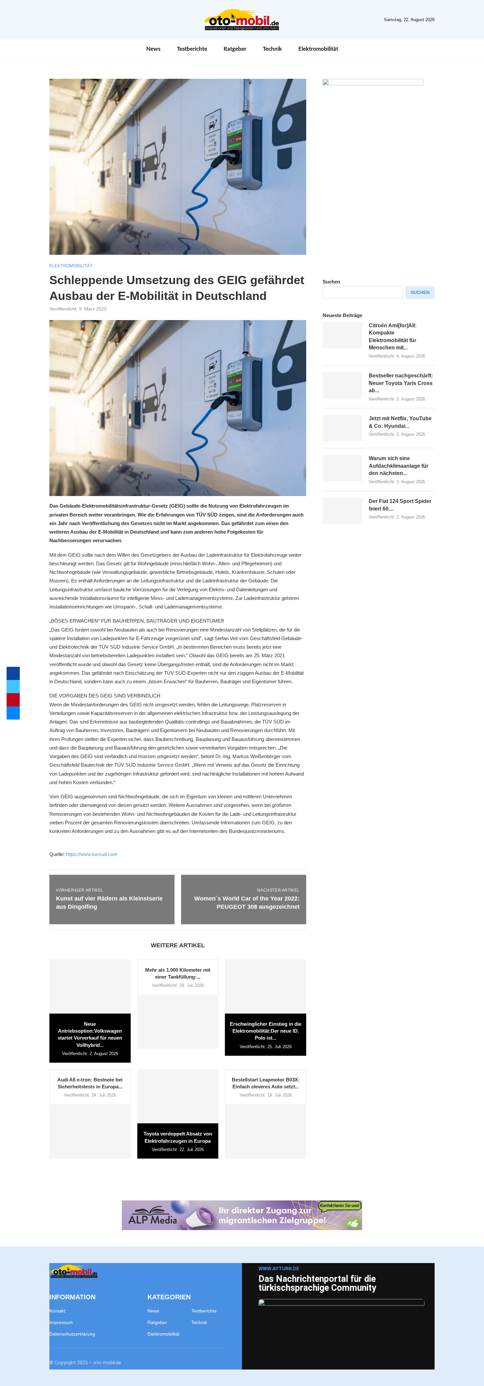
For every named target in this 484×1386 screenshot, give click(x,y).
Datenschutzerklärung (72, 1334)
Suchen (331, 281)
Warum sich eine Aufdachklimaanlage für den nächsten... (398, 466)
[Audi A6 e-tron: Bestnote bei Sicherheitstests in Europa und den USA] (90, 1131)
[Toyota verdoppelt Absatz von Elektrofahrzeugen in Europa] (178, 1096)
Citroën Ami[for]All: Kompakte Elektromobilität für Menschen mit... (393, 336)
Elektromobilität (318, 49)
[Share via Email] (13, 713)
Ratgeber (235, 49)
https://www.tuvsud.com (92, 854)
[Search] (431, 49)
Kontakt (57, 1311)
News (153, 49)
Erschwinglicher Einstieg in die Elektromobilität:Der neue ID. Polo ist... (265, 1031)
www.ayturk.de (278, 1269)
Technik (272, 49)
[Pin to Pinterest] (13, 699)
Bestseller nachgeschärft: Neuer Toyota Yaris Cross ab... (401, 383)
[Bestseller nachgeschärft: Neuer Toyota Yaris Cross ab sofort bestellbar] (342, 385)
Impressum (61, 1322)
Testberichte (192, 49)
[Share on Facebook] (13, 673)
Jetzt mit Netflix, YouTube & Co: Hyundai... (400, 422)
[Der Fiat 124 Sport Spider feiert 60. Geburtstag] (342, 511)
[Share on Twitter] (13, 686)
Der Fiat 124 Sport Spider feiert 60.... (400, 504)
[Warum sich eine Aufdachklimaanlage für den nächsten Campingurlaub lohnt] (342, 468)
